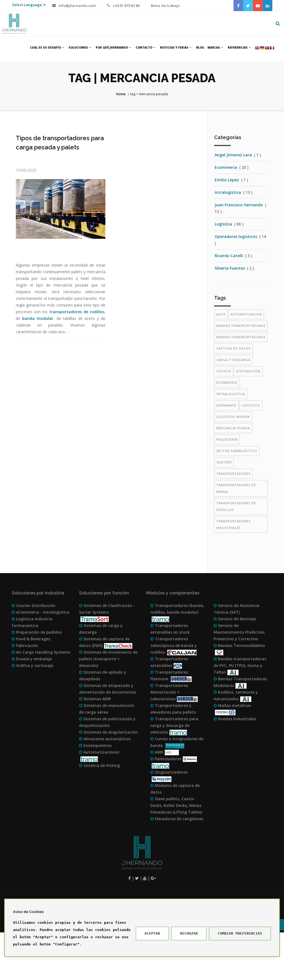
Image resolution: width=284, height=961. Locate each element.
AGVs (220, 314)
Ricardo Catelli (229, 255)
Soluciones (78, 47)
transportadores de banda (236, 488)
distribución (248, 371)
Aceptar (152, 933)
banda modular (37, 318)
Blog (200, 47)
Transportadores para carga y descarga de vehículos (174, 725)
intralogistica (230, 394)
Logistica (223, 224)
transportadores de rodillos (76, 311)
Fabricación (26, 645)
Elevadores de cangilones (178, 818)
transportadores (233, 473)
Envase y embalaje (33, 658)
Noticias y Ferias (174, 47)
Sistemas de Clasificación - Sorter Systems (107, 609)
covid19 (223, 371)
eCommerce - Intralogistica (42, 612)
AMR (158, 752)
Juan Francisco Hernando (239, 204)
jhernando (226, 405)
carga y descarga (233, 360)
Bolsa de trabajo (165, 5)
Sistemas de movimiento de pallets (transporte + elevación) (108, 658)
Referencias (238, 47)
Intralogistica (228, 192)
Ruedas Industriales (236, 718)
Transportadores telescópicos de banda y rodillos (173, 645)
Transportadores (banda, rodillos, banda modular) (177, 609)
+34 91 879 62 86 (126, 5)
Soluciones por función (104, 593)
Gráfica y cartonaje (34, 665)
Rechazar (189, 933)
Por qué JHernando (112, 47)
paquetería (227, 439)
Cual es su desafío (45, 47)
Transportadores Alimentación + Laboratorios (169, 692)
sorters (224, 462)
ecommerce (227, 382)
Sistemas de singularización (110, 732)
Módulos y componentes (172, 593)
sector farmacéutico (236, 451)
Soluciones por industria (38, 593)
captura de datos (233, 348)
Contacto (144, 47)
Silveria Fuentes (230, 268)
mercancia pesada (233, 428)
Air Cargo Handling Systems (42, 652)
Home (121, 94)
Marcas (213, 47)
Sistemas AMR (96, 698)
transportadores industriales (233, 524)
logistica (251, 405)
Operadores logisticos (236, 236)
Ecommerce (226, 167)
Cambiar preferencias (240, 933)
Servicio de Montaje (236, 618)
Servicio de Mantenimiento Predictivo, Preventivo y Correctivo (239, 632)
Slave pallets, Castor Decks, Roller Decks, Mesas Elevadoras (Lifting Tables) (176, 805)
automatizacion (246, 314)
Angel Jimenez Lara (233, 154)
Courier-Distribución (35, 605)
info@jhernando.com (77, 5)
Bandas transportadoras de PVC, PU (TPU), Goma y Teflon (240, 665)
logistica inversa (233, 417)
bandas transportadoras (240, 325)
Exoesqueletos (96, 745)
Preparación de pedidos (38, 632)
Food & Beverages (32, 638)
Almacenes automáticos (106, 738)
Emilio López (227, 179)
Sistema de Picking (101, 765)
